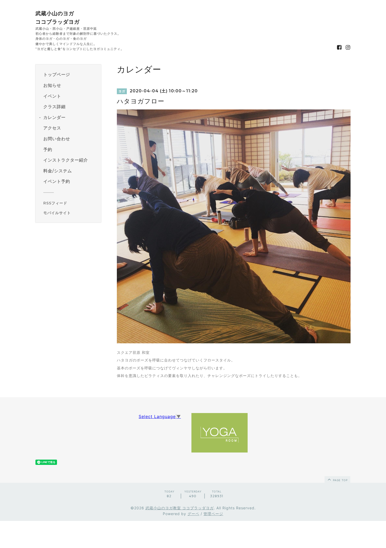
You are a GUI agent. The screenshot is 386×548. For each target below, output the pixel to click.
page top (340, 480)
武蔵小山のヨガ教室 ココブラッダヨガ (179, 508)
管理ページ (213, 513)
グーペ (193, 513)
